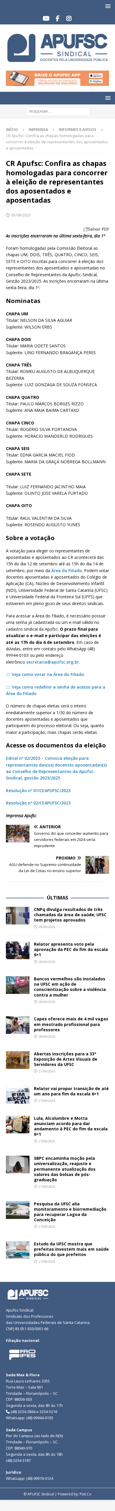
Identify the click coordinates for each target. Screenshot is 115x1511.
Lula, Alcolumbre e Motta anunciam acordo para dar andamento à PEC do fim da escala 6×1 (71, 1126)
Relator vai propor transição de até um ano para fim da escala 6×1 (71, 1091)
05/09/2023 (21, 215)
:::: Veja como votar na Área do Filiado (45, 674)
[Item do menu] (46, 18)
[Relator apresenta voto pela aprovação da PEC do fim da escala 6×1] (17, 950)
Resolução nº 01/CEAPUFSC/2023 (38, 790)
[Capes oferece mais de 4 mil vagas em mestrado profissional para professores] (17, 1025)
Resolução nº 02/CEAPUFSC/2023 (38, 803)
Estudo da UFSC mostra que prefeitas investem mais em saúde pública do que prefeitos (71, 1249)
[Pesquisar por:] (57, 111)
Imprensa (38, 129)
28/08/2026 (47, 926)
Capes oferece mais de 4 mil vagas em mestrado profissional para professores (71, 1024)
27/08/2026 (47, 1071)
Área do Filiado (66, 570)
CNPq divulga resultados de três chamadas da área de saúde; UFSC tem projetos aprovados (70, 915)
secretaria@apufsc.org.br (52, 662)
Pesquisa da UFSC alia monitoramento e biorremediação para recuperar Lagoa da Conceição (70, 1212)
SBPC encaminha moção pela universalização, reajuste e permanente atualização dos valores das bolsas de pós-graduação (65, 1168)
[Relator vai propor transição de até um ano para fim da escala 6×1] (17, 1095)
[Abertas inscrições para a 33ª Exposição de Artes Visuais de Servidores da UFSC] (17, 1060)
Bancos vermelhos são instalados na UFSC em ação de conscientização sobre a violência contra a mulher (70, 987)
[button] (107, 6)
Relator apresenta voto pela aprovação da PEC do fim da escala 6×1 (71, 949)
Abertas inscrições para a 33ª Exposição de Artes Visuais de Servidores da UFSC (65, 1059)
